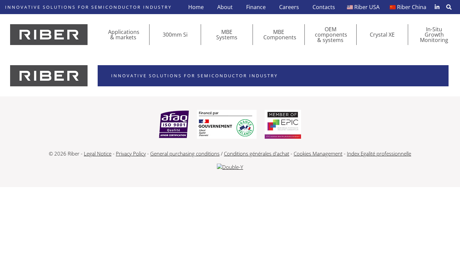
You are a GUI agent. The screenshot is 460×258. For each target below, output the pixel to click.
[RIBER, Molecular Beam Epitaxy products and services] (49, 34)
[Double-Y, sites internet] (230, 167)
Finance (256, 7)
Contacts (324, 7)
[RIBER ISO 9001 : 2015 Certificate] (174, 125)
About (225, 7)
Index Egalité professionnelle (379, 153)
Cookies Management (318, 153)
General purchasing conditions (185, 153)
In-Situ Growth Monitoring (434, 35)
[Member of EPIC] (283, 125)
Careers (289, 7)
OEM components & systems (331, 35)
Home (196, 7)
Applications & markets (123, 34)
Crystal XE (382, 34)
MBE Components (279, 34)
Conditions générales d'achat (256, 153)
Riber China (411, 7)
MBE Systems (226, 34)
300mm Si (175, 34)
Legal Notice (97, 153)
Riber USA (367, 7)
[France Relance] (227, 125)
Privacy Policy (131, 153)
